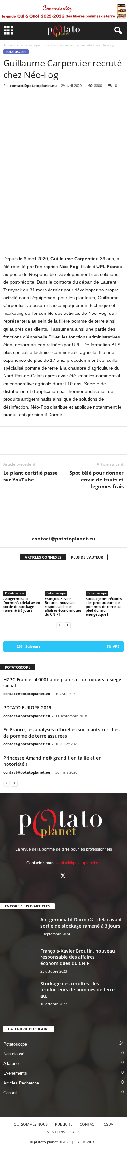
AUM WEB (86, 1141)
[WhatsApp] (54, 101)
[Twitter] (24, 101)
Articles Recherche (21, 1083)
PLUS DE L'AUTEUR (87, 557)
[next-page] (67, 625)
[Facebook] (9, 101)
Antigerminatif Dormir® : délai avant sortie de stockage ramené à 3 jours (21, 604)
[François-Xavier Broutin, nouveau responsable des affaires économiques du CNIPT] (64, 581)
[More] (70, 101)
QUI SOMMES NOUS (31, 1124)
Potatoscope (30, 45)
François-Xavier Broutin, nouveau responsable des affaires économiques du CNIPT (63, 606)
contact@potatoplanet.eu (33, 85)
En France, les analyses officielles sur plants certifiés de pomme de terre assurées (61, 733)
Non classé (13, 1053)
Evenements (15, 1073)
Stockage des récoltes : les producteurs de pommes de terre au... (77, 989)
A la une (11, 1063)
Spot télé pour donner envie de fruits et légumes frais (96, 479)
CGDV (108, 1124)
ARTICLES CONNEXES (43, 557)
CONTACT (88, 1124)
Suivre (113, 646)
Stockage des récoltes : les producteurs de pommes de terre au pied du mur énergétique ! (104, 606)
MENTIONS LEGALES (63, 1132)
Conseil (10, 1092)
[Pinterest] (39, 101)
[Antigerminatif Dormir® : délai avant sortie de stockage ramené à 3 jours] (22, 581)
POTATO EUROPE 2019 (27, 708)
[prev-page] (59, 625)
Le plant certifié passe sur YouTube (30, 476)
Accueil (8, 45)
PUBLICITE (63, 1124)
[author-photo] (63, 516)
